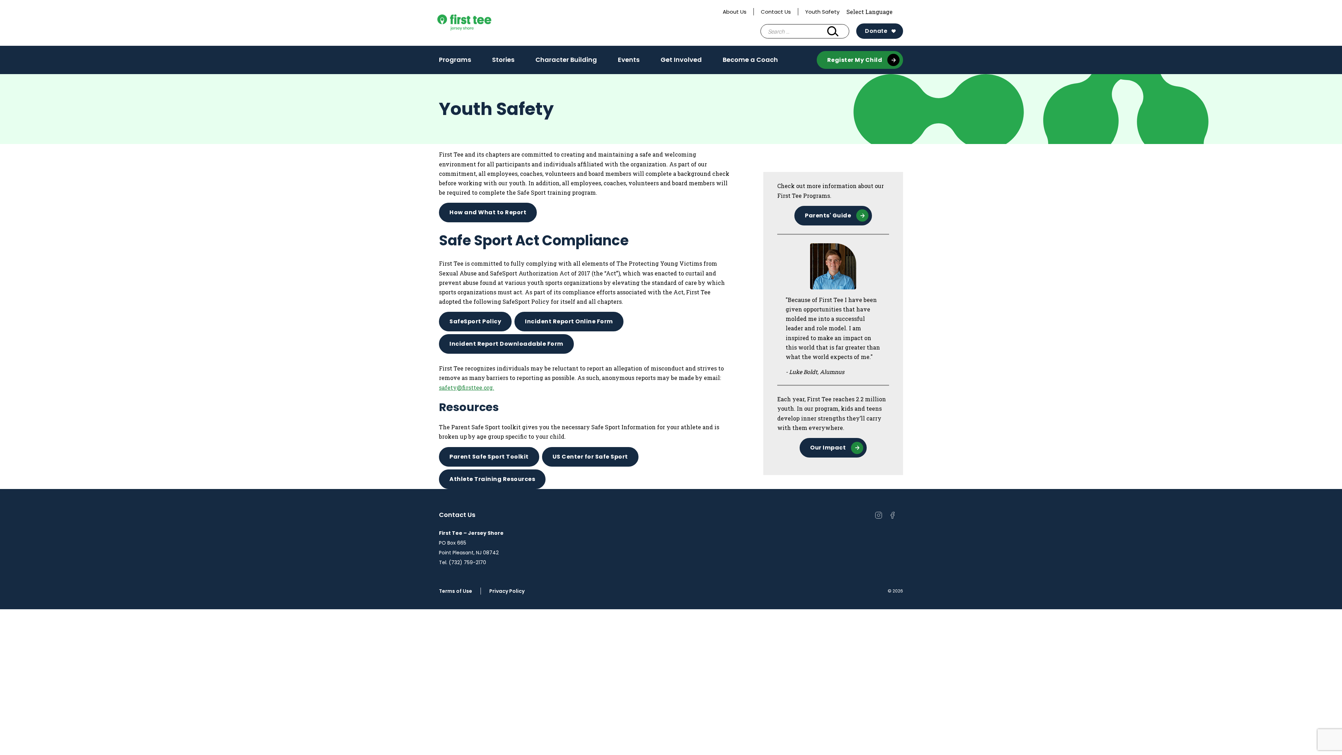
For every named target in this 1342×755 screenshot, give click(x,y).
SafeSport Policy (475, 321)
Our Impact (828, 448)
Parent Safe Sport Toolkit (489, 457)
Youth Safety (822, 11)
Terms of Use (455, 591)
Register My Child (854, 60)
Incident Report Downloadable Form (506, 344)
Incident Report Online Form (569, 321)
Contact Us (776, 11)
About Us (734, 11)
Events (629, 59)
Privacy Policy (507, 591)
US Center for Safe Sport (590, 457)
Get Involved (681, 59)
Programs (455, 59)
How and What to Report (487, 212)
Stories (503, 59)
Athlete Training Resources (492, 479)
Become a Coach (750, 59)
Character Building (566, 59)
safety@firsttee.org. (466, 387)
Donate (876, 31)
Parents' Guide (828, 215)
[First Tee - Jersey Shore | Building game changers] (477, 23)
